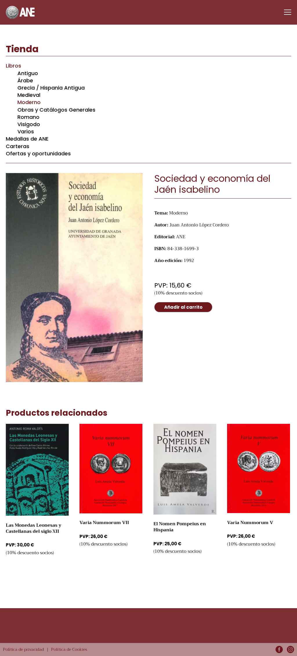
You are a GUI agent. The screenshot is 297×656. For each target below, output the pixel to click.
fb (279, 649)
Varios (25, 131)
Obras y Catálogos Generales (56, 109)
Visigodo (28, 124)
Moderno (29, 102)
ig (290, 649)
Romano (28, 117)
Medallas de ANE (27, 138)
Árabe (25, 80)
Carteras (17, 146)
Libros (13, 65)
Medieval (28, 95)
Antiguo (27, 73)
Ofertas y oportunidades (38, 153)
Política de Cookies (69, 649)
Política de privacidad (23, 649)
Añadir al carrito (183, 307)
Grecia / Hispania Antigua (51, 87)
